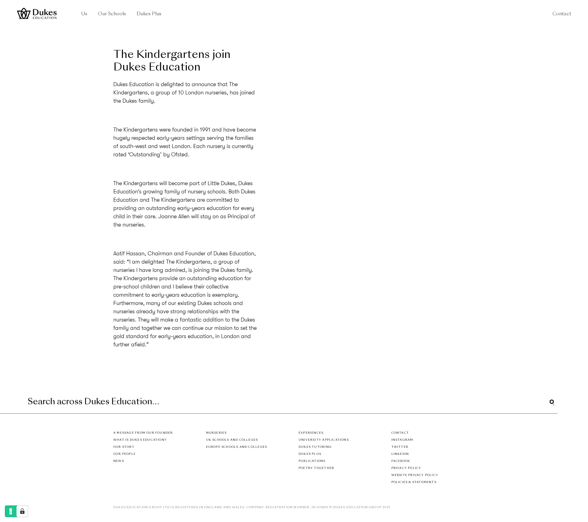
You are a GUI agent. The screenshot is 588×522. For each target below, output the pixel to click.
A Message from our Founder (143, 433)
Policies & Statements (413, 482)
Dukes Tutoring (315, 447)
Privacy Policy (406, 468)
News (118, 461)
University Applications (324, 440)
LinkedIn (400, 454)
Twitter (399, 447)
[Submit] (551, 402)
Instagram (402, 440)
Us (84, 14)
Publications (312, 461)
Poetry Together (316, 468)
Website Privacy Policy (415, 475)
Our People (124, 454)
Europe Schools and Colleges (236, 447)
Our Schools (112, 14)
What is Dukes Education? (139, 440)
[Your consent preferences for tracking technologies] (22, 511)
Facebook (400, 461)
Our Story (123, 447)
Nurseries (216, 433)
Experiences (311, 433)
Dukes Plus (149, 14)
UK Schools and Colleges (232, 440)
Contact (561, 14)
